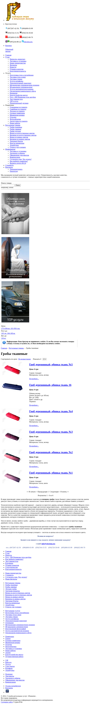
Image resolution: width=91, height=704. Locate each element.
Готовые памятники (12, 640)
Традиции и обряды (12, 678)
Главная (4, 348)
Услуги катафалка (12, 619)
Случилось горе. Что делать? (16, 577)
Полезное (9, 674)
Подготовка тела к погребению (17, 613)
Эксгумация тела (11, 561)
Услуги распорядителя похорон (17, 631)
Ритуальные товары (16, 348)
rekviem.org (28, 42)
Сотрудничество (11, 567)
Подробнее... (34, 379)
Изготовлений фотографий (15, 629)
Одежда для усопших (13, 607)
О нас (7, 553)
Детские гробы (11, 589)
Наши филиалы (11, 579)
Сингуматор (10, 666)
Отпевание (9, 623)
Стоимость (9, 575)
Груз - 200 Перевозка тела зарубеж (18, 557)
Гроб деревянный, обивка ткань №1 (51, 472)
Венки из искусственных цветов (17, 593)
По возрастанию (24, 359)
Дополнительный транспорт (16, 621)
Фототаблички (10, 646)
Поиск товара (6, 183)
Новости (8, 555)
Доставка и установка (13, 648)
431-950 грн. (15, 328)
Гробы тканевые (11, 585)
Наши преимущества (13, 573)
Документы (9, 676)
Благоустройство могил (14, 654)
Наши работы (10, 650)
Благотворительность (13, 569)
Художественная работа (14, 656)
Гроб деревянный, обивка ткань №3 (51, 431)
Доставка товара (11, 617)
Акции (8, 652)
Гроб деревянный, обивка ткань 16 (50, 384)
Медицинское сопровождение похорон (20, 625)
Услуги (8, 664)
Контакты (9, 688)
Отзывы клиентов (12, 565)
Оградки (8, 644)
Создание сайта (7, 702)
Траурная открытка (12, 591)
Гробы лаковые (11, 587)
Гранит (8, 638)
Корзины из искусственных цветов (18, 595)
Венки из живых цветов (14, 597)
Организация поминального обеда (18, 633)
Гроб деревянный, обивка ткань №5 (51, 364)
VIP (6, 660)
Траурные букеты (11, 601)
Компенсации (10, 682)
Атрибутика (9, 605)
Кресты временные (12, 603)
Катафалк (9, 668)
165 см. (4, 333)
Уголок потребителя (13, 686)
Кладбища (9, 563)
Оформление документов (15, 680)
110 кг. (3, 338)
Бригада (8, 662)
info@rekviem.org (48, 544)
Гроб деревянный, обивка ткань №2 (51, 452)
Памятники (9, 636)
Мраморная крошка (12, 642)
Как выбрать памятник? (14, 559)
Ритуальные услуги (12, 611)
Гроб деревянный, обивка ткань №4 (51, 411)
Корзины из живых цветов (15, 599)
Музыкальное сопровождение (16, 627)
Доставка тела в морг (13, 615)
